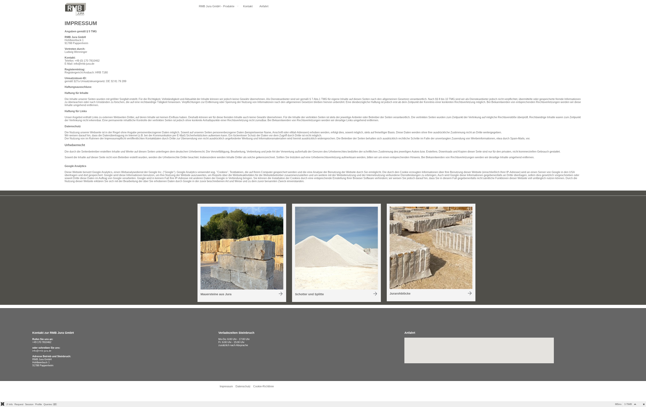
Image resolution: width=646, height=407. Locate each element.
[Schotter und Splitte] (336, 288)
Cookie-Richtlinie (263, 386)
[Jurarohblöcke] (431, 288)
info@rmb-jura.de (84, 63)
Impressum (226, 386)
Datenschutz (243, 386)
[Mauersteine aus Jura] (242, 288)
